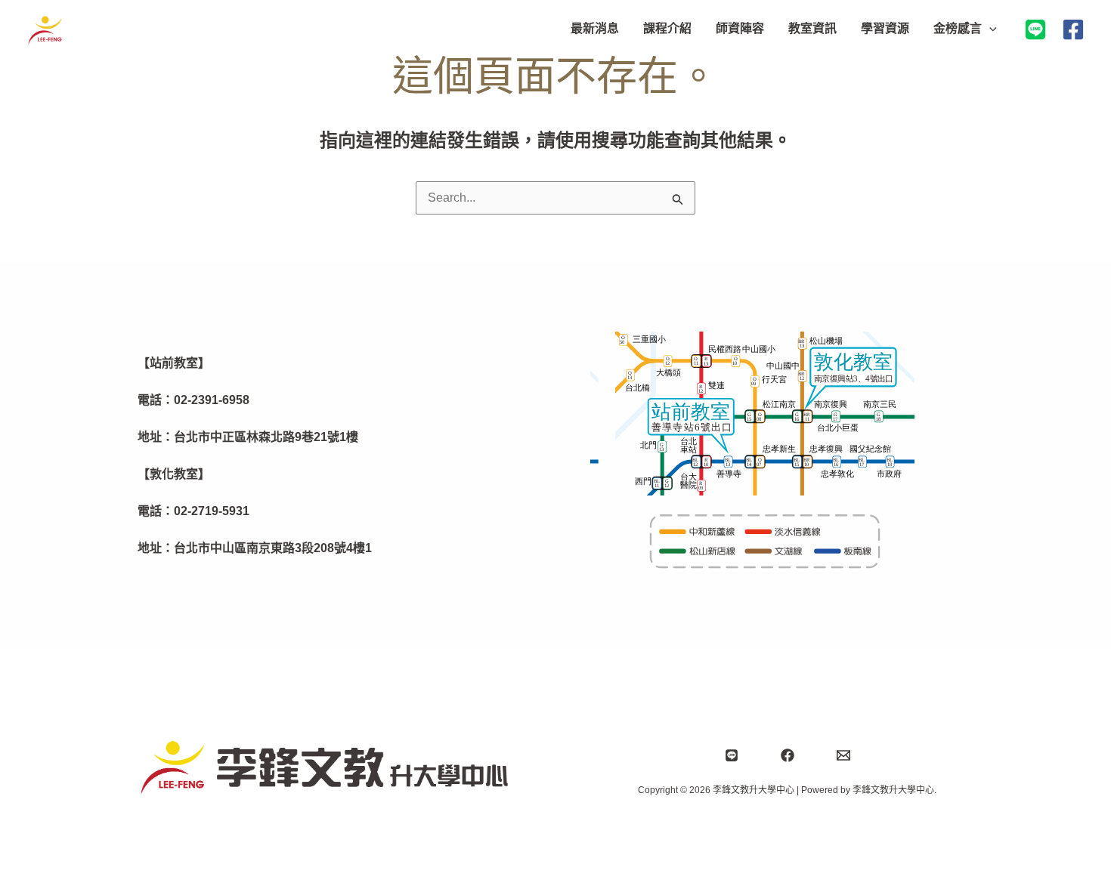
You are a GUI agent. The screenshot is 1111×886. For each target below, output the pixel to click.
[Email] (843, 755)
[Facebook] (1073, 29)
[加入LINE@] (1035, 29)
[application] (989, 28)
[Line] (731, 755)
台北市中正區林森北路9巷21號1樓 (266, 437)
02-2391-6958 (211, 400)
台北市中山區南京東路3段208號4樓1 (273, 548)
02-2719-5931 (211, 511)
